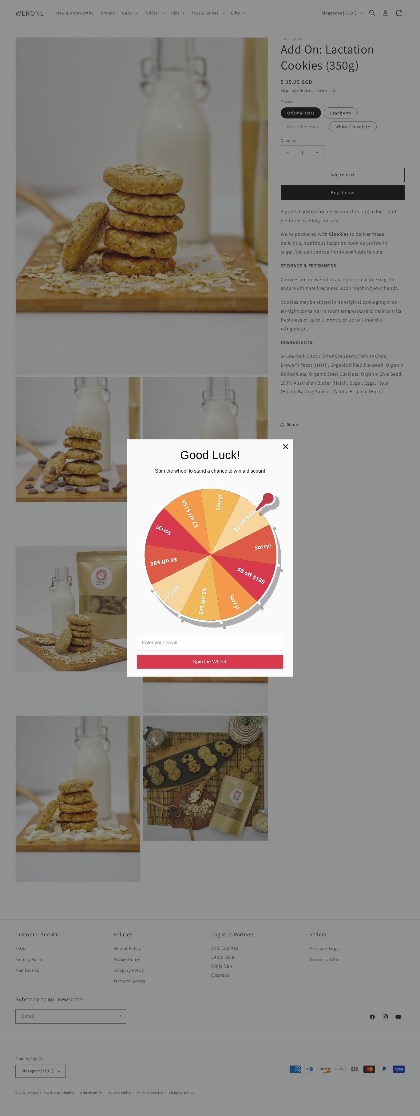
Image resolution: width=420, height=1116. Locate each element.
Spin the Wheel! (210, 661)
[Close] (285, 446)
